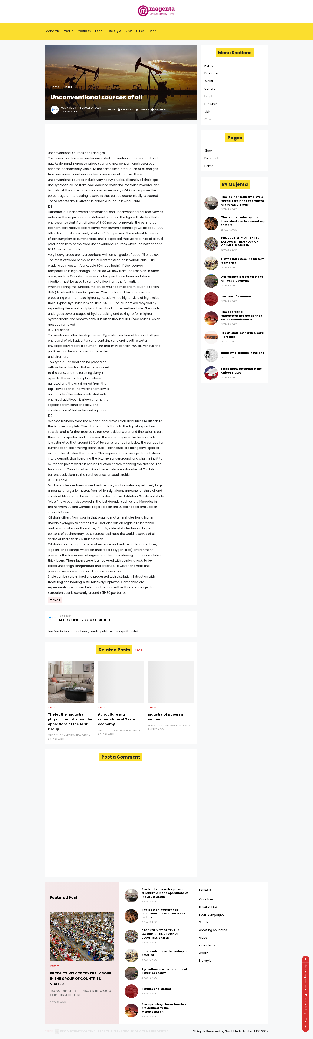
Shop (153, 31)
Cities (140, 31)
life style (205, 961)
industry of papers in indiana (166, 716)
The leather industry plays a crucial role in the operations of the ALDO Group (70, 721)
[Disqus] (121, 819)
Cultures (84, 31)
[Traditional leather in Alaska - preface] (211, 337)
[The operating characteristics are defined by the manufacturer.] (211, 318)
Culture (209, 88)
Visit (128, 31)
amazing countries (213, 930)
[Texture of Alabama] (211, 299)
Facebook (211, 158)
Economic (52, 31)
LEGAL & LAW (208, 907)
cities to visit (208, 945)
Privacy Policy (306, 1004)
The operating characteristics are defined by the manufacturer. (241, 315)
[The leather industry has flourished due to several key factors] (211, 223)
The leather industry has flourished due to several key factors (243, 221)
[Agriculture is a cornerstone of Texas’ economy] (121, 682)
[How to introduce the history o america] (211, 263)
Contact (306, 1023)
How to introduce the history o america (242, 260)
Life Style (211, 104)
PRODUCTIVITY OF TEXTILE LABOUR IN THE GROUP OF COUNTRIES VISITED (240, 241)
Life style (114, 31)
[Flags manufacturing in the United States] (211, 373)
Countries (206, 899)
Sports (203, 922)
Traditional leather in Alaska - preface (242, 335)
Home (55, 87)
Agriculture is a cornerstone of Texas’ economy (117, 719)
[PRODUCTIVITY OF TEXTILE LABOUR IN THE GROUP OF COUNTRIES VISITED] (211, 244)
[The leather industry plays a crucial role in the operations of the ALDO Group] (71, 682)
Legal (99, 31)
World (68, 31)
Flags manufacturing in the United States (241, 370)
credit (67, 87)
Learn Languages (211, 915)
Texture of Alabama (236, 296)
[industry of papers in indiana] (171, 682)
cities (203, 938)
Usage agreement (306, 977)
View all (139, 649)
